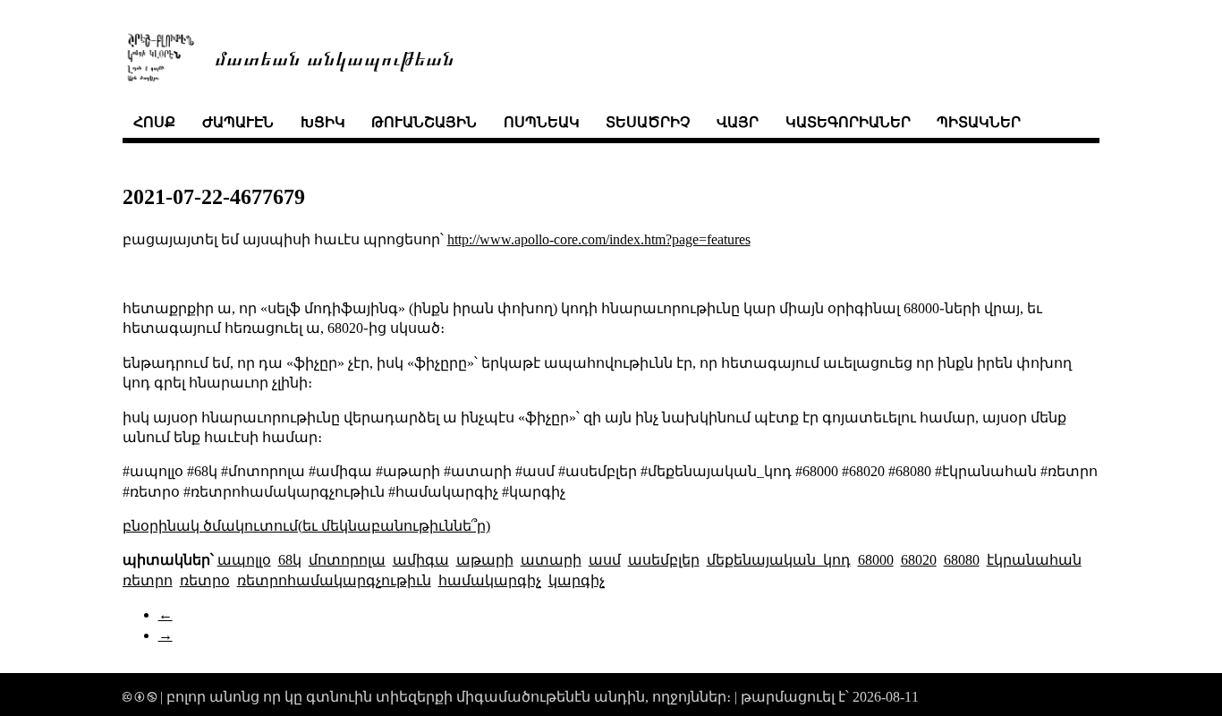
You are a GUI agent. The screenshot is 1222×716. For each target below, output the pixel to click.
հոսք (154, 122)
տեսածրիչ (648, 122)
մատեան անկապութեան (334, 57)
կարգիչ (576, 580)
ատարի (551, 559)
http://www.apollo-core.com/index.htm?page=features (599, 239)
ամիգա (421, 559)
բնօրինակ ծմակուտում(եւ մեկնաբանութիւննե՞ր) (306, 525)
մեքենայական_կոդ (779, 559)
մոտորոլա (347, 559)
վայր (738, 122)
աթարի (484, 559)
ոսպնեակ (542, 122)
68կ (289, 559)
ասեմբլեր (664, 559)
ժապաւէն (238, 122)
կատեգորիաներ (848, 122)
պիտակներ (979, 122)
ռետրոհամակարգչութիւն (334, 580)
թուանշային (424, 122)
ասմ (605, 559)
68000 (876, 559)
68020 (919, 559)
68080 (962, 559)
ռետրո (148, 580)
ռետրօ (205, 580)
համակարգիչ (489, 580)
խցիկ (323, 122)
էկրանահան (1034, 559)
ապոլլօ (244, 559)
